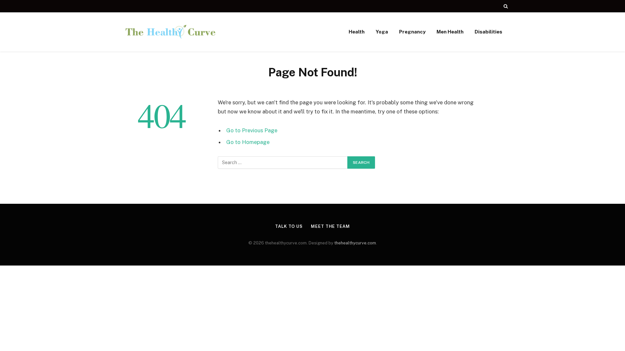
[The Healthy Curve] (170, 31)
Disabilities (488, 31)
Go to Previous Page (251, 130)
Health (357, 31)
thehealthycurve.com (355, 242)
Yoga (382, 31)
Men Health (450, 31)
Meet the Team (330, 226)
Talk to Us (289, 226)
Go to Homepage (248, 142)
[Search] (505, 6)
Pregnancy (412, 31)
